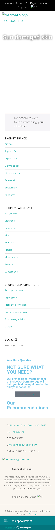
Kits (7, 235)
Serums (9, 264)
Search (46, 346)
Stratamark (11, 187)
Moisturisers (11, 257)
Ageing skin (11, 297)
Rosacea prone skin (16, 312)
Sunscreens (11, 271)
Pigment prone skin (16, 304)
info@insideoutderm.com (23, 444)
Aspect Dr (10, 151)
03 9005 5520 (16, 431)
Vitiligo (8, 326)
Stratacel (10, 180)
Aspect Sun (11, 158)
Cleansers (10, 220)
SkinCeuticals (12, 173)
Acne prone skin (14, 290)
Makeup (9, 242)
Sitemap (33, 514)
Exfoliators (10, 228)
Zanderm (10, 194)
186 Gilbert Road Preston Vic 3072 (27, 425)
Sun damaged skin (15, 319)
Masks (8, 249)
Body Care (11, 213)
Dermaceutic (12, 165)
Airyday (9, 143)
